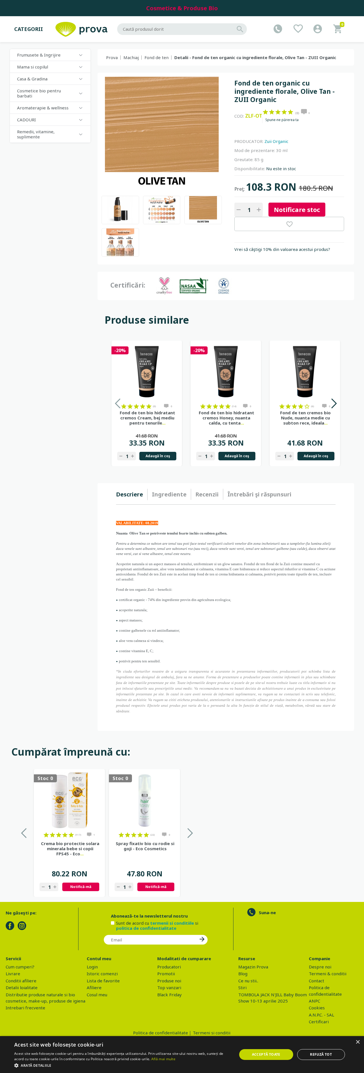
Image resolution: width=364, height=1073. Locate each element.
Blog (242, 973)
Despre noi (320, 967)
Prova (112, 57)
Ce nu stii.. (248, 980)
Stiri (242, 987)
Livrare (13, 973)
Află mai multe (163, 1059)
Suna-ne (267, 912)
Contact (316, 980)
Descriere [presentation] (129, 494)
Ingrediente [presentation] (169, 494)
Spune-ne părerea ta (282, 120)
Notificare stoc (297, 209)
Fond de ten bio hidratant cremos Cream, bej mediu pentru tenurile (147, 417)
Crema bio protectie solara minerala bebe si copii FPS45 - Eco (70, 848)
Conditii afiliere (21, 980)
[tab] (132, 494)
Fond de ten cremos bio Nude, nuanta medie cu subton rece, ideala (305, 417)
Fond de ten (156, 57)
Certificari (319, 1021)
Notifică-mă (80, 886)
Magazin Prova (253, 967)
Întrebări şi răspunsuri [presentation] (259, 494)
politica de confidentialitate (146, 928)
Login (92, 967)
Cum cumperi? (20, 967)
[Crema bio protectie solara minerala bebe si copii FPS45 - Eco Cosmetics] (69, 800)
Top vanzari (169, 987)
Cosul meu (97, 994)
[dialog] (182, 1054)
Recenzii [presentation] (207, 494)
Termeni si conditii (211, 1032)
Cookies (317, 1007)
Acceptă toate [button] (266, 1054)
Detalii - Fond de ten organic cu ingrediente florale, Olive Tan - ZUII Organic (255, 57)
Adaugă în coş (158, 456)
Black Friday (169, 994)
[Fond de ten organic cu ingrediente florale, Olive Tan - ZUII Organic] (120, 210)
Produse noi (169, 980)
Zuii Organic (276, 141)
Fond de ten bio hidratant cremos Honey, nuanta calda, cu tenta (226, 417)
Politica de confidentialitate (160, 1032)
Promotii (166, 973)
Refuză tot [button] (321, 1054)
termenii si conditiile (172, 923)
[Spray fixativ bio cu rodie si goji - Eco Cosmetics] (144, 800)
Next (333, 403)
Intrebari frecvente (25, 1007)
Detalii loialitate (22, 987)
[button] (122, 1065)
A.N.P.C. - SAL (321, 1015)
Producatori (169, 967)
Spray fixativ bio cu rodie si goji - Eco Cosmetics (145, 846)
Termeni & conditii (327, 973)
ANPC (314, 1001)
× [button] (357, 1042)
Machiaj (131, 57)
